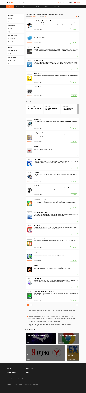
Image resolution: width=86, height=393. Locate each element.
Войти (64, 2)
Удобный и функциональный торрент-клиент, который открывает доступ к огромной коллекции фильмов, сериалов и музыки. (56, 36)
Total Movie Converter (40, 199)
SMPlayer (36, 172)
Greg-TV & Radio (38, 252)
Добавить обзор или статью (13, 374)
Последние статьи (30, 329)
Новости (46, 6)
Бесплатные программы (31, 10)
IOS (31, 6)
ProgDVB (36, 186)
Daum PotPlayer (38, 73)
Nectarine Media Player (40, 238)
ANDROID (37, 6)
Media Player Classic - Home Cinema (44, 21)
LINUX (24, 6)
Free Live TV (37, 278)
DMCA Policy (9, 384)
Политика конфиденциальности (31, 384)
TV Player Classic (38, 133)
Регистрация (69, 2)
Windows (29, 20)
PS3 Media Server (39, 87)
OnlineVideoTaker (39, 60)
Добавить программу (11, 372)
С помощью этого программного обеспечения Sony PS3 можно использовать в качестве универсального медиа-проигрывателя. (56, 89)
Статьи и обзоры (56, 6)
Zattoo (36, 265)
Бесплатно (40, 29)
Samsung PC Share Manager (42, 212)
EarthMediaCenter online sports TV (44, 291)
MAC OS (17, 6)
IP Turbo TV (37, 146)
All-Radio (36, 47)
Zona (35, 34)
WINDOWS (10, 6)
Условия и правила (18, 384)
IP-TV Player (37, 119)
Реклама (27, 374)
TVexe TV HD (37, 159)
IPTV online (37, 225)
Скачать (74, 29)
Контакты (28, 372)
